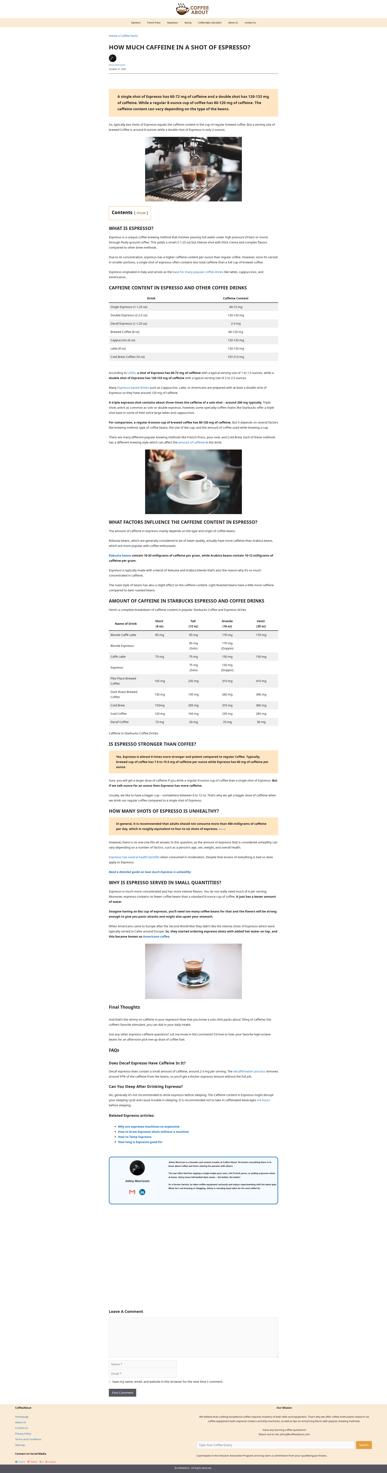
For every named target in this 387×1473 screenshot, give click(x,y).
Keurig (188, 22)
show (141, 212)
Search (364, 1445)
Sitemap (20, 1445)
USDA (131, 373)
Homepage (22, 1416)
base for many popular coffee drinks (197, 272)
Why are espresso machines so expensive (149, 1126)
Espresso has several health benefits (134, 857)
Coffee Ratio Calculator (210, 22)
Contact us (21, 1428)
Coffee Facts (129, 36)
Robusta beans (120, 555)
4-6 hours (263, 1100)
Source (222, 829)
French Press (153, 22)
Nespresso (172, 22)
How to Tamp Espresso (134, 1137)
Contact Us (250, 22)
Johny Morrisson (117, 64)
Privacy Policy (23, 1433)
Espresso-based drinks (133, 388)
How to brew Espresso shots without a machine (153, 1132)
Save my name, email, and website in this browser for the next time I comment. (167, 1382)
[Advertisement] (193, 1261)
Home (113, 36)
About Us (233, 22)
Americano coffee (156, 936)
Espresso (135, 22)
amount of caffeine (191, 442)
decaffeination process (249, 1071)
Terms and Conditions (28, 1439)
